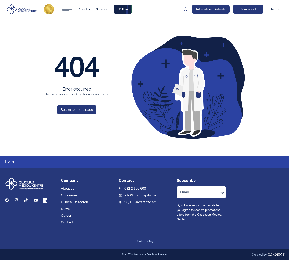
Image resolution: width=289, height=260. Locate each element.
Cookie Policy (144, 241)
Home (9, 161)
